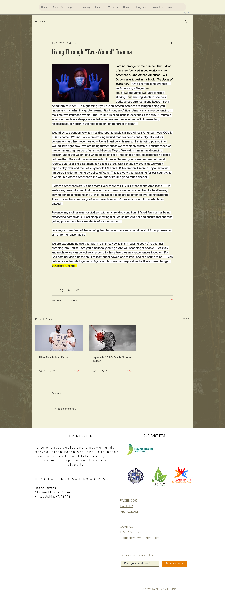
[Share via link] (77, 290)
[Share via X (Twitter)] (61, 290)
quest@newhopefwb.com (141, 537)
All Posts (40, 21)
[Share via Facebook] (53, 290)
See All (186, 318)
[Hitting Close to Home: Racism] (59, 338)
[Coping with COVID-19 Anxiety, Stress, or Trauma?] (112, 338)
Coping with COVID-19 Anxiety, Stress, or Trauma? (112, 359)
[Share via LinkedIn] (69, 290)
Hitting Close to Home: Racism (53, 357)
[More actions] (171, 43)
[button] (185, 21)
